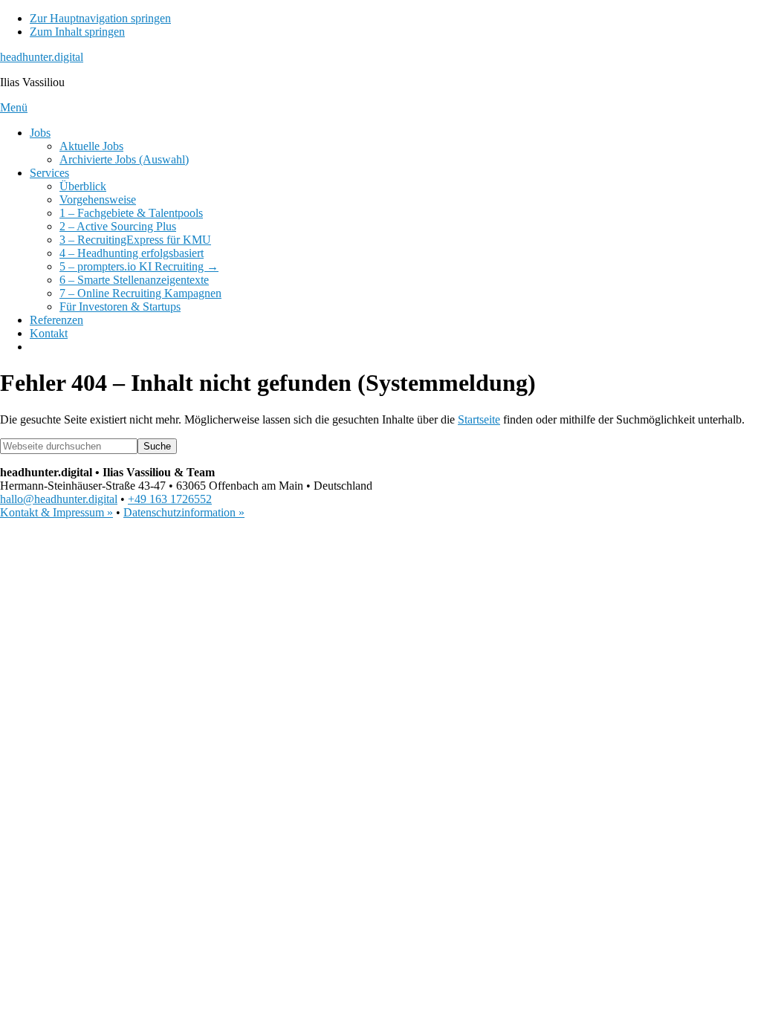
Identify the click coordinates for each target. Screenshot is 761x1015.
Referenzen (56, 320)
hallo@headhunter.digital (58, 499)
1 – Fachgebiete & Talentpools (131, 213)
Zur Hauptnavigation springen (100, 18)
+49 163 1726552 (170, 499)
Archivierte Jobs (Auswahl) (124, 159)
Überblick (82, 186)
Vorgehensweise (97, 199)
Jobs (40, 132)
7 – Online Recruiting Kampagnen (140, 293)
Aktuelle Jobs (91, 146)
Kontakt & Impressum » (56, 512)
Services (49, 172)
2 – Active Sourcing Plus (117, 226)
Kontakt (49, 333)
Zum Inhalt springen (77, 31)
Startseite (479, 419)
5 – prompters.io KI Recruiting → (138, 266)
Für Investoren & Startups (120, 306)
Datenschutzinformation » (184, 512)
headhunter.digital (41, 57)
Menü (13, 107)
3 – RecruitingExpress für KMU (135, 239)
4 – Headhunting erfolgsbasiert (131, 253)
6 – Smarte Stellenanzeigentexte (134, 279)
